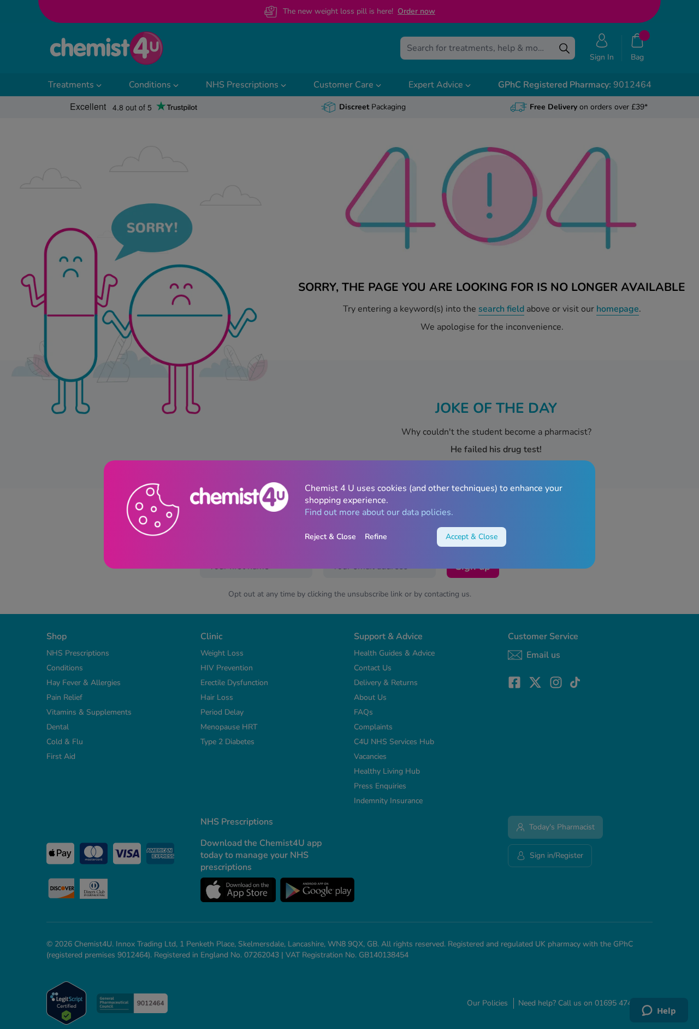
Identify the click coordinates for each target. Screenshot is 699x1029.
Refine (376, 536)
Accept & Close (471, 536)
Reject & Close (330, 536)
